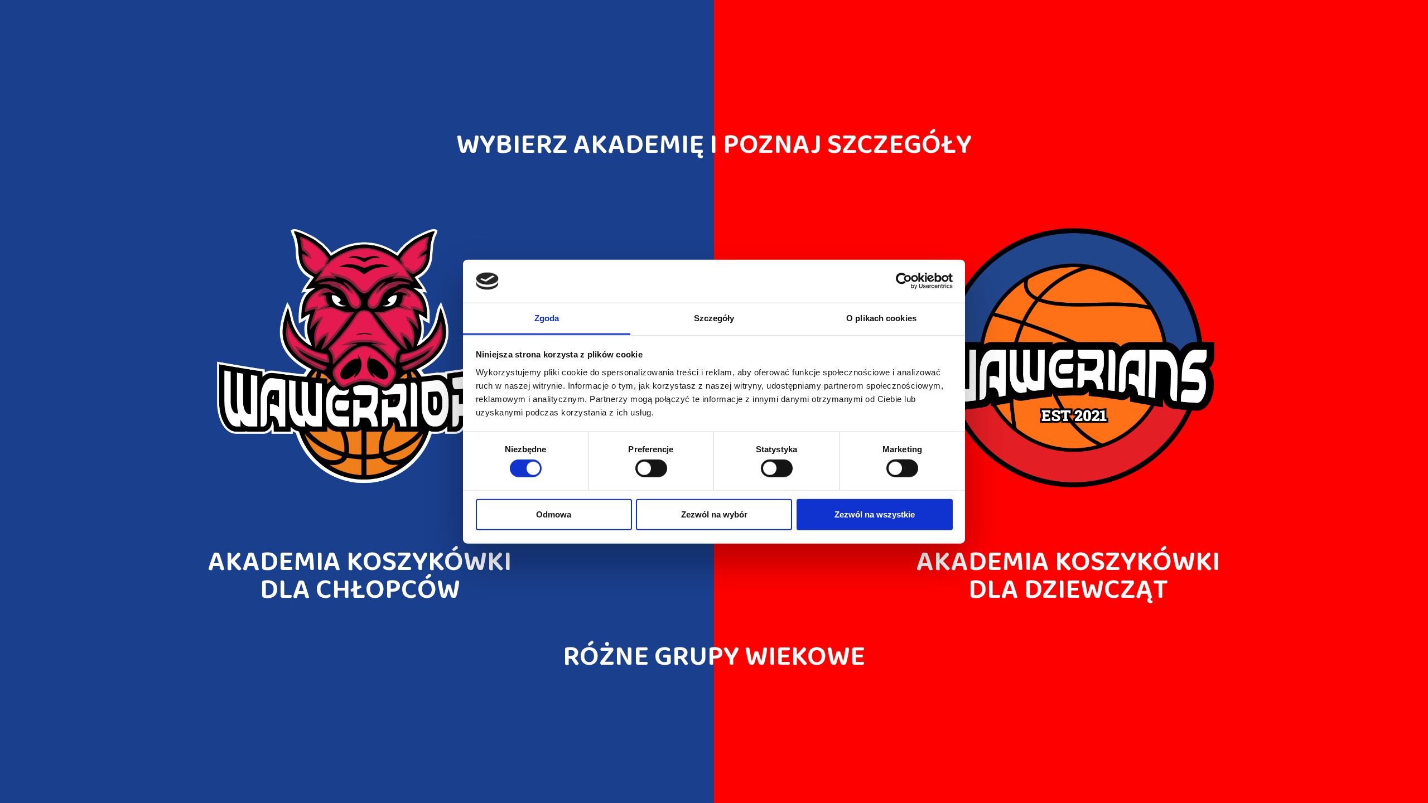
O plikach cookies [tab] (881, 318)
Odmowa (553, 514)
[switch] (651, 468)
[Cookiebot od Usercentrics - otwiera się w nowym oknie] (904, 281)
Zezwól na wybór (714, 514)
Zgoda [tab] (546, 318)
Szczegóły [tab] (714, 318)
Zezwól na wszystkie (874, 514)
